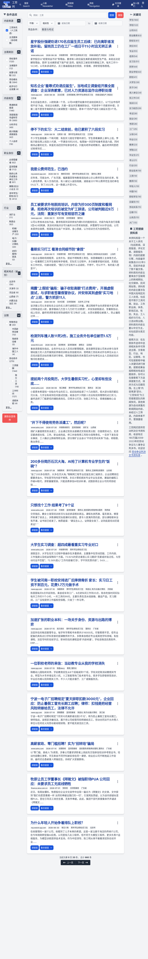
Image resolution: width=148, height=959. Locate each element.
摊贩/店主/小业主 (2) (14, 187)
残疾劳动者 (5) (15, 341)
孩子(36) (133, 87)
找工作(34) (134, 98)
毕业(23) (133, 139)
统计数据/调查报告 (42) (13, 134)
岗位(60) (133, 46)
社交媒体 (118, 4)
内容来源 (8, 20)
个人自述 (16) (13, 142)
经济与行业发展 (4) (14, 87)
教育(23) (133, 144)
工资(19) (133, 176)
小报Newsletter (48, 4)
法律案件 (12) (13, 67)
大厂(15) (133, 222)
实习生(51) (134, 61)
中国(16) (133, 191)
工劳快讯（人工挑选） (13, 30)
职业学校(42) (135, 72)
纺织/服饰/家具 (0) (14, 255)
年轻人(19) (134, 186)
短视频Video (70, 4)
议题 (6, 315)
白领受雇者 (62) (13, 161)
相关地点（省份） (11, 273)
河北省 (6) (14, 292)
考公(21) (133, 160)
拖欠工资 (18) (17, 381)
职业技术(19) (135, 170)
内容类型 (8, 98)
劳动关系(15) (135, 207)
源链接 (35, 71)
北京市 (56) (12, 283)
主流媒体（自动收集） (13, 40)
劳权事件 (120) (13, 60)
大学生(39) (134, 82)
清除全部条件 (10, 418)
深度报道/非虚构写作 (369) (13, 117)
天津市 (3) (14, 288)
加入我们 (136, 4)
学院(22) (133, 150)
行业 (6, 207)
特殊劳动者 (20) (13, 323)
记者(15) (133, 212)
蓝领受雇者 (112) (13, 168)
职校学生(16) (135, 196)
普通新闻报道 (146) (13, 108)
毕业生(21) (134, 155)
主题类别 (8, 52)
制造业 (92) (12, 223)
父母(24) (133, 134)
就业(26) (133, 118)
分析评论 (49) (13, 126)
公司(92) (133, 30)
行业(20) (133, 165)
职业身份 (8, 153)
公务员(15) (134, 217)
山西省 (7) (13, 296)
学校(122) (133, 25)
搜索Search (26, 4)
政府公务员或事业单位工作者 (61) (13, 177)
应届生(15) (134, 202)
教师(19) (133, 181)
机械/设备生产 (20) (15, 231)
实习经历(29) (135, 108)
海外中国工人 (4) (15, 351)
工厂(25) (133, 129)
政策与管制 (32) (13, 74)
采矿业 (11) (12, 216)
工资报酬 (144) (15, 368)
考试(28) (133, 113)
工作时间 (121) (15, 393)
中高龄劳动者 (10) (15, 332)
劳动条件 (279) (13, 359)
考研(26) (133, 124)
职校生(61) (134, 40)
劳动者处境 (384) (13, 80)
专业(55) (133, 51)
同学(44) (133, 66)
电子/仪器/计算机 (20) (15, 242)
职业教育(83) (135, 35)
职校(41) (133, 77)
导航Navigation (94, 4)
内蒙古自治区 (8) (13, 302)
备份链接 (45, 71)
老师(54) (133, 56)
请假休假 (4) (15, 402)
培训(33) (133, 103)
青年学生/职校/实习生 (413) (13, 196)
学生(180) (133, 20)
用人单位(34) (135, 92)
